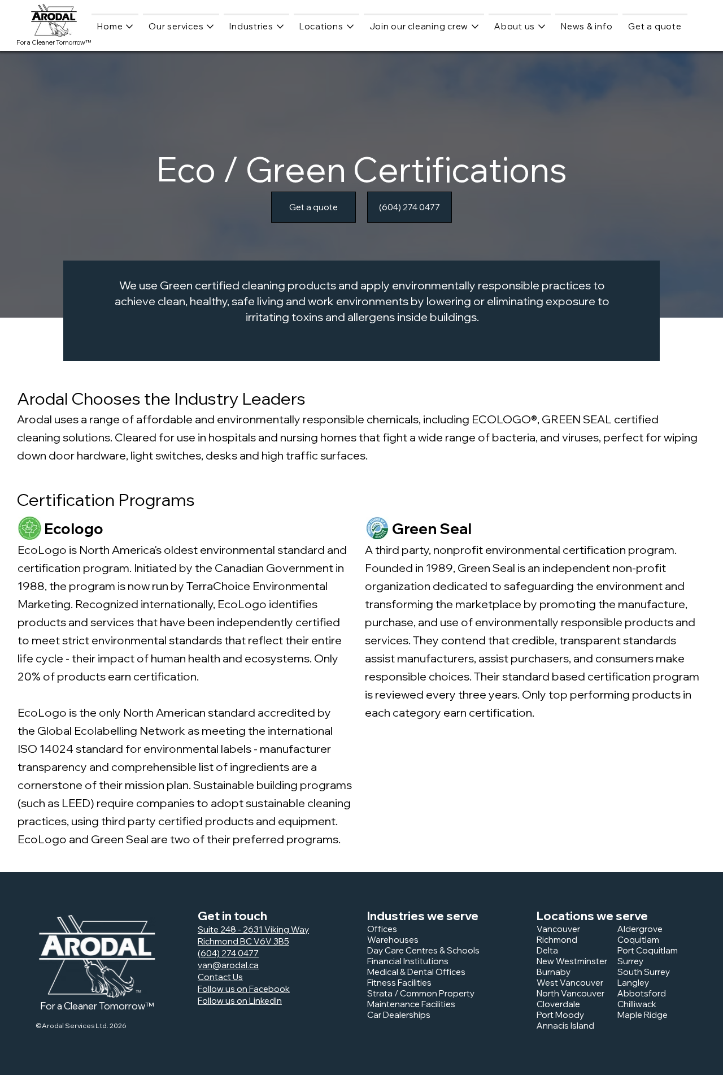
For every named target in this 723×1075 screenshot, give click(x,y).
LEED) (78, 803)
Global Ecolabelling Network (112, 730)
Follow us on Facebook (244, 988)
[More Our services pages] (210, 26)
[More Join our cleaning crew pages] (475, 26)
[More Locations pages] (350, 26)
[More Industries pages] (280, 26)
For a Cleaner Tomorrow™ (53, 42)
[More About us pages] (541, 26)
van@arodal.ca (228, 965)
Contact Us (220, 977)
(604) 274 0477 (228, 953)
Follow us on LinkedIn (240, 1000)
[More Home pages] (129, 26)
